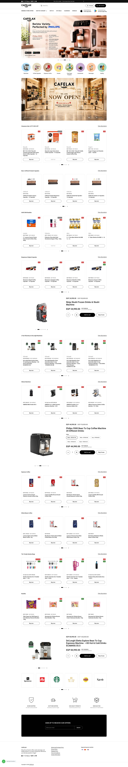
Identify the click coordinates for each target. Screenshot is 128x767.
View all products (102, 126)
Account (91, 5)
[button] (100, 5)
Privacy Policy (54, 749)
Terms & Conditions (55, 753)
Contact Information (55, 754)
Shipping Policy (54, 751)
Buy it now (101, 315)
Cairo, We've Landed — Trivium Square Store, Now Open (64, 1)
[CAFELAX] (26, 5)
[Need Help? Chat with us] (3, 761)
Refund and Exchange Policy (57, 747)
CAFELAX (31, 764)
